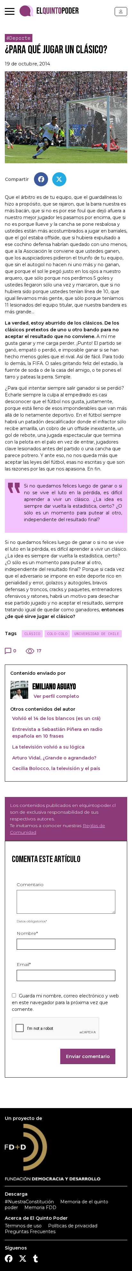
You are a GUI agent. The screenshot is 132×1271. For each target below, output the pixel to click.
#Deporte (18, 38)
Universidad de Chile (96, 633)
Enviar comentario (88, 1056)
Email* (24, 964)
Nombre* (27, 933)
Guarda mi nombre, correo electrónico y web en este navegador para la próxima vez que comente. (65, 1002)
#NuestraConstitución (29, 1202)
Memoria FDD (40, 1207)
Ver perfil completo (55, 696)
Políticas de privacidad (72, 1226)
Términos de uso (23, 1226)
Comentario (30, 884)
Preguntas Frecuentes (30, 1231)
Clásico (32, 633)
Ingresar (121, 11)
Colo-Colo (57, 633)
